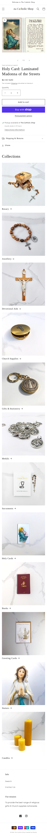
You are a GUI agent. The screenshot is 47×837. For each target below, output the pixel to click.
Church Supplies (10, 358)
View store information (15, 130)
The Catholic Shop (20, 832)
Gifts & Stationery (11, 408)
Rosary (5, 209)
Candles (6, 758)
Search (8, 781)
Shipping (14, 83)
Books (5, 608)
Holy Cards (7, 558)
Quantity (5, 88)
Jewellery (6, 259)
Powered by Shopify (31, 832)
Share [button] (7, 145)
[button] (3, 9)
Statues (5, 708)
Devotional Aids (10, 309)
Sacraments (7, 508)
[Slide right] (29, 60)
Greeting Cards (9, 658)
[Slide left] (18, 60)
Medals (5, 458)
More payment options (23, 116)
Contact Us (10, 787)
